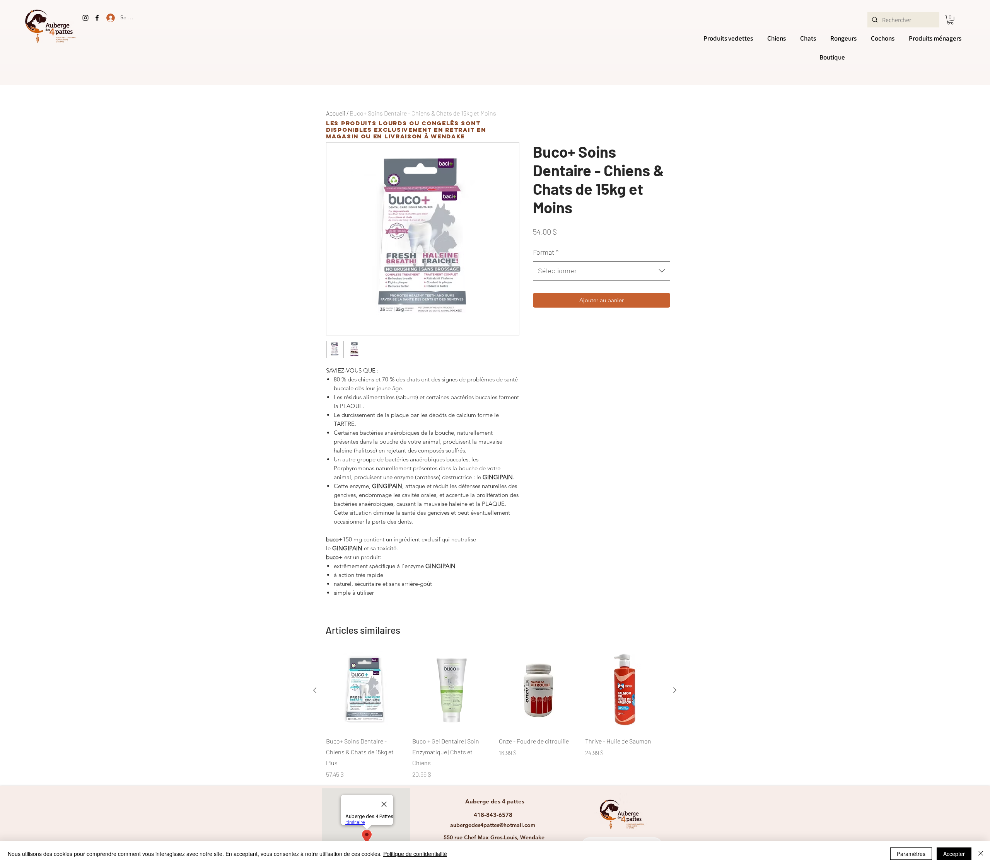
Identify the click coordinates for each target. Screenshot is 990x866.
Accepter (954, 853)
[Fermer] (980, 853)
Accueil (335, 113)
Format (545, 252)
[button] (950, 19)
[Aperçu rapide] (365, 690)
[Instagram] (85, 18)
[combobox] (601, 271)
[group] (494, 715)
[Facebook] (97, 18)
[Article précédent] (314, 690)
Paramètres (911, 853)
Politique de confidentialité (415, 853)
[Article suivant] (674, 690)
